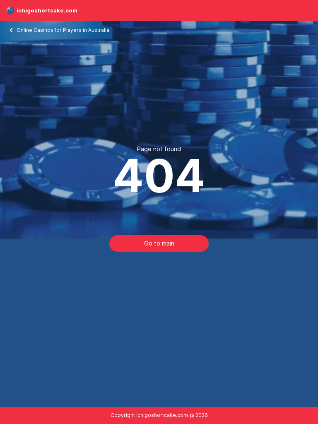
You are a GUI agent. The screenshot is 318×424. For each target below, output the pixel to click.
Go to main (159, 243)
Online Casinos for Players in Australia (64, 30)
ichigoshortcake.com (47, 10)
